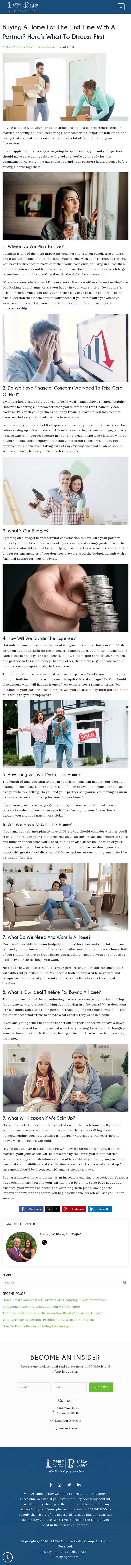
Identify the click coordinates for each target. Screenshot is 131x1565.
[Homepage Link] (22, 7)
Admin (85, 1552)
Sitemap (71, 1552)
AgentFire (71, 1557)
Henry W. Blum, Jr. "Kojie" (19, 47)
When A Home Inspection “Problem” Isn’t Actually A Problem (48, 1320)
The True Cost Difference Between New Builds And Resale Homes (52, 1313)
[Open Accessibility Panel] (8, 1557)
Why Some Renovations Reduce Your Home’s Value (41, 1306)
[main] (65, 671)
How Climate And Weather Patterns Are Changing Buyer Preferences (54, 1300)
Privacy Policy (51, 1552)
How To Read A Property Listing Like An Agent (38, 1326)
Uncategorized (46, 47)
